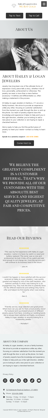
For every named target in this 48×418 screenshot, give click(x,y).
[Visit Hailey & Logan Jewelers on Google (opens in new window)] (18, 380)
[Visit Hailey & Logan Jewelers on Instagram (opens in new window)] (5, 380)
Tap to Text (14, 15)
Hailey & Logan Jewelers (27, 4)
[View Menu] (44, 4)
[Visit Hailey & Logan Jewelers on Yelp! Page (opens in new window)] (25, 380)
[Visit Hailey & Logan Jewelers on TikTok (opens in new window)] (32, 380)
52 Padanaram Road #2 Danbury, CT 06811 (22, 390)
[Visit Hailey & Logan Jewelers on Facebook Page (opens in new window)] (12, 380)
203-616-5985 (17, 393)
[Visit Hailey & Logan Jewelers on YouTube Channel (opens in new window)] (39, 380)
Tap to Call (34, 15)
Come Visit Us (24, 143)
